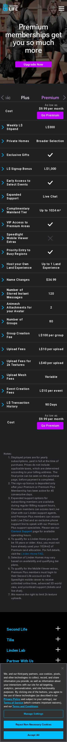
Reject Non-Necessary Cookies (33, 724)
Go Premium (50, 115)
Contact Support (21, 531)
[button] (61, 6)
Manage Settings (33, 713)
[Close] (62, 668)
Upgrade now (33, 64)
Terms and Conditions (25, 706)
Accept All (33, 735)
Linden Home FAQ (31, 553)
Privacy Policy (12, 699)
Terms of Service (13, 702)
